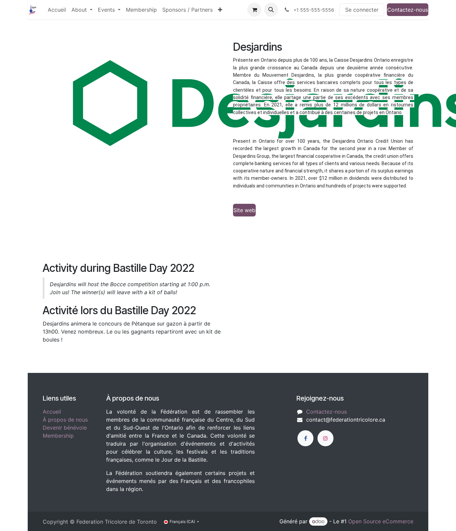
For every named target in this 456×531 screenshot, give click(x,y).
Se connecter (362, 9)
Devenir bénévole (65, 427)
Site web (244, 210)
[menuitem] (57, 9)
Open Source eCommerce (380, 521)
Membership (58, 435)
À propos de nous (65, 419)
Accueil (52, 411)
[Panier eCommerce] (254, 10)
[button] (271, 10)
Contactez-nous (407, 9)
